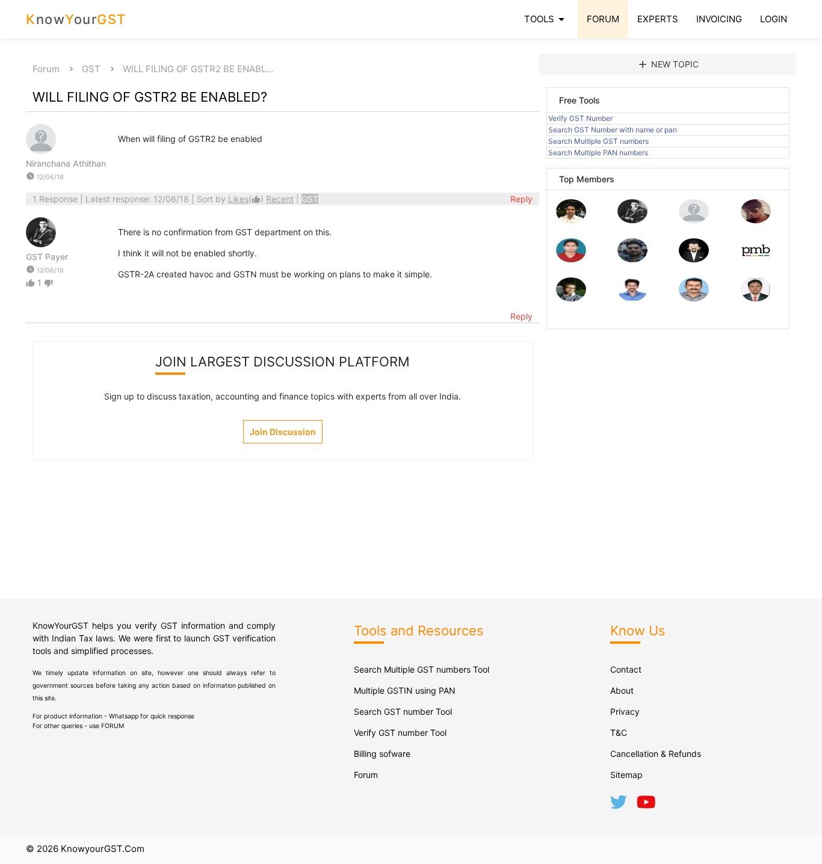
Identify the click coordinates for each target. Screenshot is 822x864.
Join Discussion (283, 432)
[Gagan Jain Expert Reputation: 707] (756, 220)
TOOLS (546, 19)
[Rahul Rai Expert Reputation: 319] (694, 259)
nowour (76, 19)
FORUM (603, 19)
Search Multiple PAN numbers (598, 152)
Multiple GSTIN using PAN (405, 690)
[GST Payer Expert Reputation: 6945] (632, 220)
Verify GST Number (580, 118)
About (622, 690)
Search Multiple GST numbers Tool (421, 669)
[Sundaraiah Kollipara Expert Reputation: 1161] (694, 220)
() (247, 199)
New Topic (668, 64)
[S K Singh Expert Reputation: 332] (632, 259)
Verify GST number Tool (400, 732)
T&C (618, 732)
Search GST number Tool (403, 711)
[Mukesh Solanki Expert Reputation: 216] (571, 298)
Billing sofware (382, 753)
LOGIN (773, 19)
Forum (46, 69)
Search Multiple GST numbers (598, 141)
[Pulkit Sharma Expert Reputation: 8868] (571, 220)
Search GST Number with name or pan (612, 129)
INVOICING (719, 19)
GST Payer (47, 256)
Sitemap (626, 775)
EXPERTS (657, 19)
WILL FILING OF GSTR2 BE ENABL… (198, 69)
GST (91, 69)
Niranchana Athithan (66, 163)
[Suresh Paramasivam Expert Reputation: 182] (632, 298)
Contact (625, 669)
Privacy (625, 711)
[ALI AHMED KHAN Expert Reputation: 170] (756, 298)
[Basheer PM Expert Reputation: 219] (756, 259)
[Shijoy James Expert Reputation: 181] (694, 298)
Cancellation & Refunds (655, 753)
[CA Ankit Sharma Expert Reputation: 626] (571, 259)
